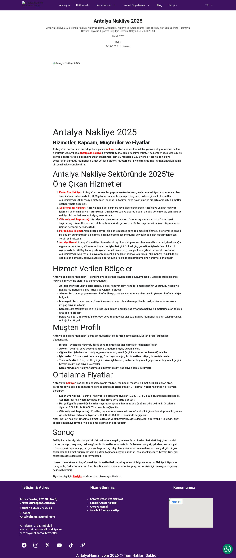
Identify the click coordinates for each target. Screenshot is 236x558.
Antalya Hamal (99, 506)
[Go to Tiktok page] (73, 545)
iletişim (77, 476)
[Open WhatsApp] (228, 549)
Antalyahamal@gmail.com (37, 516)
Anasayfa (64, 5)
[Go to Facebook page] (26, 545)
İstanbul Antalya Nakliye (104, 510)
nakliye (70, 383)
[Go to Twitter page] (49, 545)
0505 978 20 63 (42, 507)
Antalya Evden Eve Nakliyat (106, 498)
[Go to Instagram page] (37, 545)
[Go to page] (82, 545)
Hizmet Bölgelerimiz (134, 5)
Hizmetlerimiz (103, 5)
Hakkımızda (82, 5)
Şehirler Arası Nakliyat (104, 502)
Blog (159, 5)
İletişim (173, 5)
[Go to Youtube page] (61, 545)
